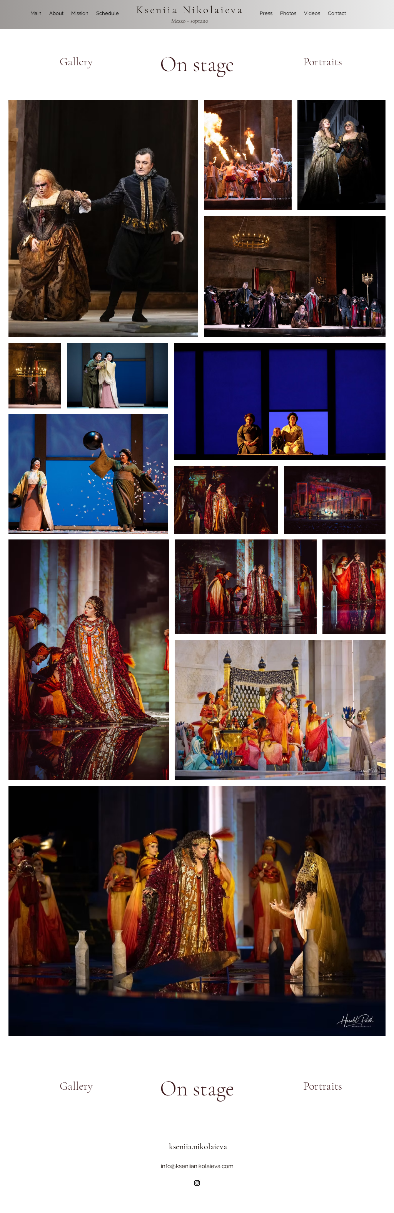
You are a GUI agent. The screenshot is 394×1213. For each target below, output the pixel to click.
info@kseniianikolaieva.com (197, 1166)
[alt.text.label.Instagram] (197, 1183)
